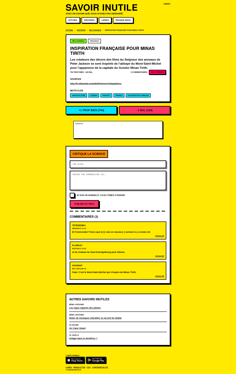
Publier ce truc (84, 204)
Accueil (72, 20)
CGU (89, 367)
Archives (89, 20)
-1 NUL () (144, 110)
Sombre (166, 4)
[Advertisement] (118, 131)
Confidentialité (100, 367)
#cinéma (93, 95)
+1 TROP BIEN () (91, 110)
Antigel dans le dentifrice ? (83, 338)
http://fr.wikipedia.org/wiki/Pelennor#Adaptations (95, 83)
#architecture (78, 95)
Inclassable (95, 30)
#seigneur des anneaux (138, 95)
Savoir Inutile (102, 7)
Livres (105, 20)
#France (119, 95)
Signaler (159, 236)
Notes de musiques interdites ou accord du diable (95, 318)
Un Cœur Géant (77, 328)
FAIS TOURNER (157, 72)
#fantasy (106, 95)
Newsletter (79, 367)
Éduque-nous (123, 20)
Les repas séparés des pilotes (85, 308)
